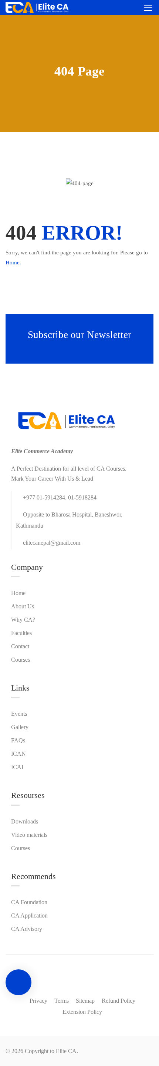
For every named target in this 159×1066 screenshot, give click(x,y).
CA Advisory (26, 929)
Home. (13, 262)
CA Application (29, 915)
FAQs (18, 740)
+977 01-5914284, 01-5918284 (60, 497)
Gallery (19, 727)
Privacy (38, 1001)
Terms (61, 1001)
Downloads (24, 821)
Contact (20, 646)
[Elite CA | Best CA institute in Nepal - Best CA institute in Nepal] (37, 7)
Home (18, 593)
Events (19, 714)
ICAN (18, 754)
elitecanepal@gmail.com (51, 542)
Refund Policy (118, 1001)
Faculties (21, 633)
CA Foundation (29, 902)
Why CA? (23, 619)
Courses (20, 659)
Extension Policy (82, 1012)
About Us (22, 606)
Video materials (29, 835)
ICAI (17, 767)
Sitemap (85, 1001)
